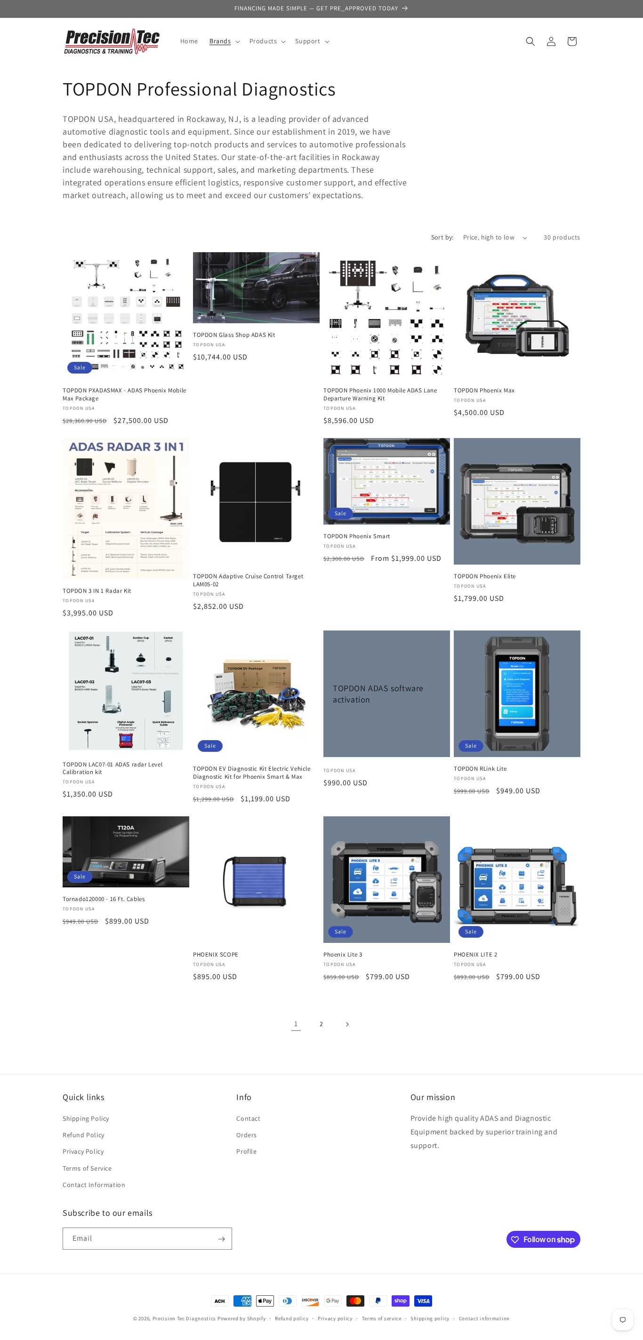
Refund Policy (83, 1135)
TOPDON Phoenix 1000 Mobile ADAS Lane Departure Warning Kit (380, 394)
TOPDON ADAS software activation (378, 693)
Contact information (484, 1318)
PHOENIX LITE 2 (475, 954)
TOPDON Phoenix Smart (356, 536)
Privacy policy (335, 1318)
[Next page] (347, 1024)
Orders (246, 1135)
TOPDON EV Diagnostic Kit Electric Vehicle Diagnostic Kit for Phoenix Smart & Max (252, 773)
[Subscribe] (221, 1239)
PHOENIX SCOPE (216, 954)
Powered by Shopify (241, 1318)
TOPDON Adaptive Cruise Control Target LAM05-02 (248, 580)
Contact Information (94, 1184)
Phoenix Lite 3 (342, 954)
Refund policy (291, 1318)
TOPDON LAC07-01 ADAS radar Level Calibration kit (112, 768)
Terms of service (382, 1318)
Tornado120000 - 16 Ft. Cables (104, 899)
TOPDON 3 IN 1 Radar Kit (97, 591)
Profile (246, 1152)
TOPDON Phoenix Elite (485, 576)
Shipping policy (430, 1318)
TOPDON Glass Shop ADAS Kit (234, 335)
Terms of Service (87, 1168)
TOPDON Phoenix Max (484, 390)
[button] (224, 41)
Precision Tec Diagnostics (185, 1318)
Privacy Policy (83, 1152)
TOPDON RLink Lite (480, 769)
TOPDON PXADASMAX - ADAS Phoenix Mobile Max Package (124, 394)
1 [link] (296, 1024)
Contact (248, 1118)
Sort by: (442, 237)
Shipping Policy (86, 1118)
